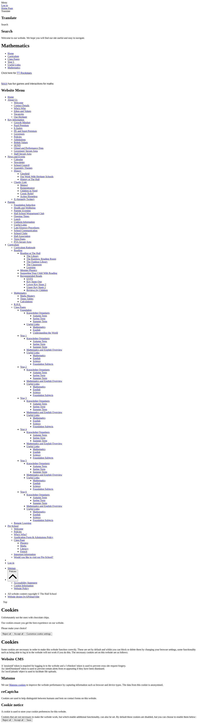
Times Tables (26, 298)
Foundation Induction (24, 205)
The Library (33, 256)
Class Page (19, 540)
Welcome (18, 102)
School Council (21, 165)
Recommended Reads (31, 276)
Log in (4, 5)
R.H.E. (17, 304)
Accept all (18, 634)
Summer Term (40, 321)
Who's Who (20, 108)
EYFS (30, 278)
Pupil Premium (21, 125)
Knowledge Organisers (38, 313)
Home (11, 53)
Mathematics (14, 67)
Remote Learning (22, 523)
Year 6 (23, 492)
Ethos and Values (22, 111)
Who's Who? (20, 534)
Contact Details (21, 105)
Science (37, 361)
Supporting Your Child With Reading (38, 273)
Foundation (26, 310)
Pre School (13, 526)
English (36, 330)
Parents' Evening (22, 210)
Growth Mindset (22, 122)
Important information (25, 554)
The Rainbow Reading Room (41, 259)
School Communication (25, 230)
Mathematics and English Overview (44, 349)
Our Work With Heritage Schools (36, 176)
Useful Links (14, 64)
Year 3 (23, 398)
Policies (18, 136)
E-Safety (18, 128)
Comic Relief (26, 193)
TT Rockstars (24, 73)
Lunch (17, 219)
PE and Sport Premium (25, 131)
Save (29, 720)
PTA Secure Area (22, 242)
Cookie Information (23, 585)
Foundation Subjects (43, 364)
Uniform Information (24, 222)
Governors (19, 134)
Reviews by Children (37, 290)
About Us (12, 99)
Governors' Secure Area (26, 151)
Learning (31, 267)
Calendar (18, 159)
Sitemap (12, 568)
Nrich (4, 83)
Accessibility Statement (25, 582)
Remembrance (27, 188)
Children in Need (28, 190)
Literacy (24, 548)
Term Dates (19, 239)
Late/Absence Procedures (26, 227)
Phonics (24, 543)
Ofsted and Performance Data (28, 148)
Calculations (26, 301)
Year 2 (23, 367)
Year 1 (23, 335)
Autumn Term (40, 315)
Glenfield (25, 173)
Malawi (24, 185)
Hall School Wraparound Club (29, 213)
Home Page (7, 8)
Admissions (20, 139)
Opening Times (21, 216)
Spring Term (39, 318)
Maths (23, 545)
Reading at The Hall (30, 253)
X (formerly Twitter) (24, 199)
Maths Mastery (27, 296)
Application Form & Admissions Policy (33, 537)
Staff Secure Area (22, 153)
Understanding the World (45, 332)
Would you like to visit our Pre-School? (33, 557)
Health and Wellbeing (25, 207)
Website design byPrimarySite (23, 596)
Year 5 (11, 62)
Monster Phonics (28, 270)
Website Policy (21, 588)
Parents (11, 202)
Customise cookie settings (39, 634)
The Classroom (34, 264)
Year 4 (23, 429)
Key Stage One (34, 281)
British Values (21, 142)
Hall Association (22, 236)
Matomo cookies (17, 685)
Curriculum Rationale (24, 247)
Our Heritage (20, 117)
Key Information (16, 119)
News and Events (16, 156)
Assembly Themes (23, 168)
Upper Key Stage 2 (36, 287)
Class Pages (13, 59)
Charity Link (20, 182)
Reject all (7, 634)
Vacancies (19, 114)
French (23, 551)
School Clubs (20, 233)
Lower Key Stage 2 (36, 284)
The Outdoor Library (37, 261)
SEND (17, 145)
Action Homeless (28, 196)
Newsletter (19, 162)
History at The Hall (29, 179)
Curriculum (13, 56)
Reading (18, 250)
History (17, 171)
